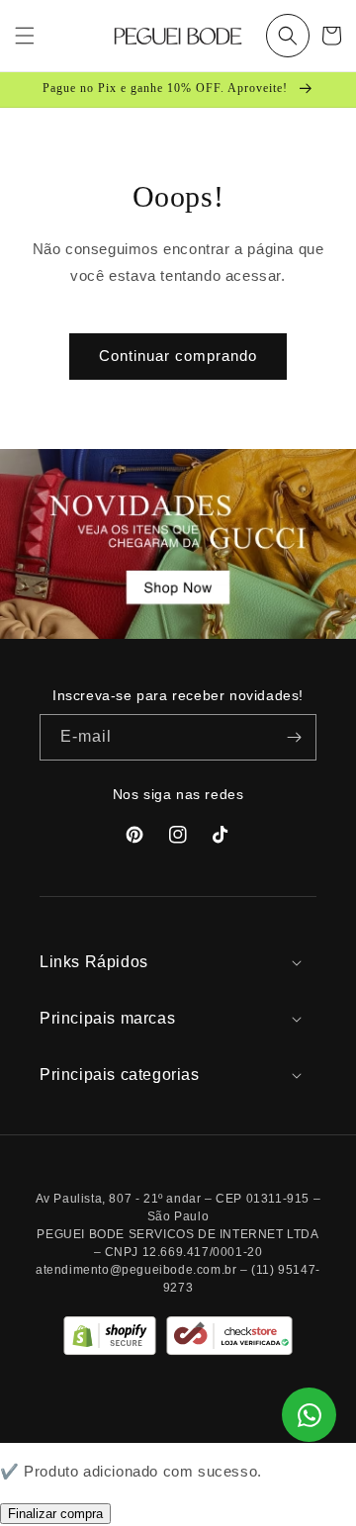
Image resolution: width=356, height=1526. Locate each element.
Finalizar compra (55, 1513)
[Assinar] (293, 737)
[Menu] (24, 35)
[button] (288, 35)
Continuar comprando (178, 355)
